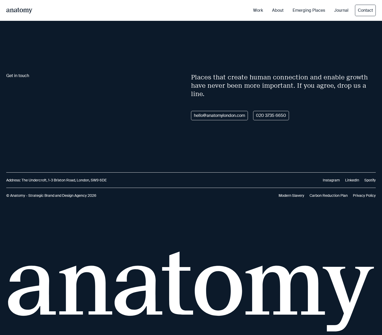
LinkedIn (352, 180)
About (278, 10)
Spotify (370, 180)
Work (258, 10)
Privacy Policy (364, 195)
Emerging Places (309, 10)
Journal (341, 10)
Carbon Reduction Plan (328, 195)
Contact (365, 10)
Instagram (331, 180)
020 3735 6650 (271, 115)
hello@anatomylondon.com (219, 115)
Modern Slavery (291, 195)
